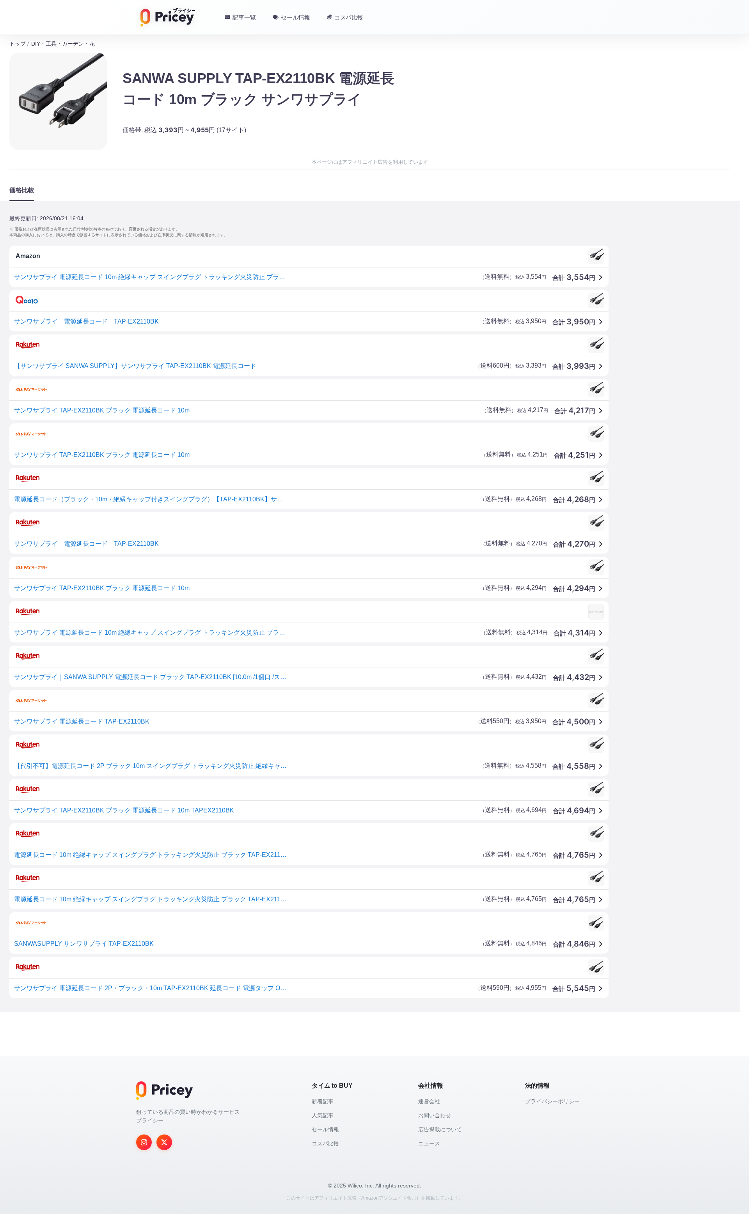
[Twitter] (164, 1142)
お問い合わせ (434, 1115)
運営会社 (429, 1101)
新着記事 (323, 1101)
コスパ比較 (325, 1143)
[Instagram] (144, 1142)
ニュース (429, 1143)
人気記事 (323, 1115)
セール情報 (325, 1129)
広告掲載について (440, 1129)
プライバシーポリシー (552, 1101)
